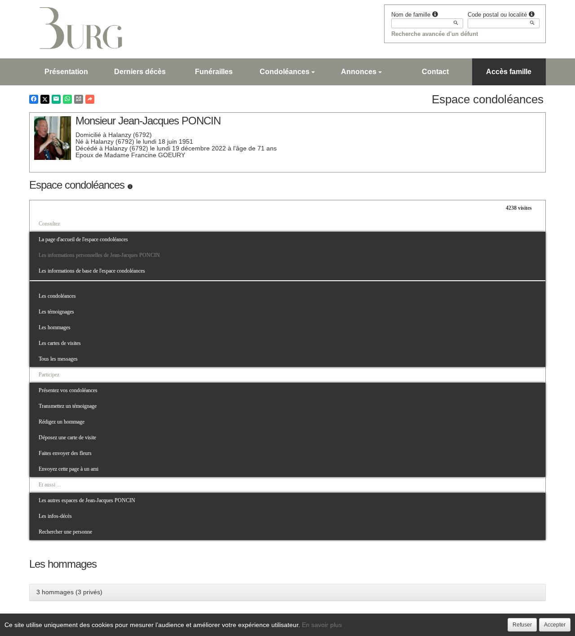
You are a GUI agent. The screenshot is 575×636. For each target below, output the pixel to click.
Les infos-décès (55, 516)
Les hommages (55, 327)
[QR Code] (78, 99)
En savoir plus (322, 624)
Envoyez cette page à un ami (68, 469)
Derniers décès (140, 71)
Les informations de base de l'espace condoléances (92, 271)
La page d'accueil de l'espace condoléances (83, 239)
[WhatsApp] (67, 99)
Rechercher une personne (65, 532)
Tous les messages (58, 359)
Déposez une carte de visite (67, 437)
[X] (44, 99)
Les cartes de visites (60, 343)
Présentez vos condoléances (68, 390)
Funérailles (214, 71)
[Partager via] (89, 99)
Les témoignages (56, 312)
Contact (435, 71)
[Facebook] (33, 99)
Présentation (66, 71)
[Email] (56, 99)
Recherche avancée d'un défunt (434, 34)
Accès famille (508, 71)
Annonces (358, 71)
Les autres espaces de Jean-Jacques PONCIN (87, 500)
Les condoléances (57, 296)
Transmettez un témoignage (68, 406)
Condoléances (285, 71)
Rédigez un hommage (61, 422)
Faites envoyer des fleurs (65, 453)
